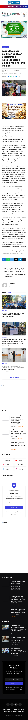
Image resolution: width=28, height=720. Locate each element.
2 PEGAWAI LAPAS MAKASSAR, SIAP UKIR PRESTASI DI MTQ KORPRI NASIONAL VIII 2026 (13, 314)
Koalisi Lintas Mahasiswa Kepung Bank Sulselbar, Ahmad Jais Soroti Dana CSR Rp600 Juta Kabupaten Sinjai (14, 341)
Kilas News (9, 70)
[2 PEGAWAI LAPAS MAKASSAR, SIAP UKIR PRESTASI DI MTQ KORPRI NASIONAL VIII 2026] (14, 302)
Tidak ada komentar (8, 73)
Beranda (4, 42)
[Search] (25, 2)
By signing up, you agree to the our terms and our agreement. (14, 513)
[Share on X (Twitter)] (13, 76)
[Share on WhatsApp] (11, 76)
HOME (4, 6)
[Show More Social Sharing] (19, 76)
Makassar (5, 47)
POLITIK (18, 6)
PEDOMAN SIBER (7, 709)
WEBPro (20, 715)
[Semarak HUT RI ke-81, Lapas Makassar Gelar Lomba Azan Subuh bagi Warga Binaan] (14, 355)
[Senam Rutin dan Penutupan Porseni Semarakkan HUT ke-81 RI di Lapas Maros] (5, 650)
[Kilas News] (14, 2)
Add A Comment (14, 377)
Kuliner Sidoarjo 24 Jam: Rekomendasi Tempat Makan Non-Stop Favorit (18, 444)
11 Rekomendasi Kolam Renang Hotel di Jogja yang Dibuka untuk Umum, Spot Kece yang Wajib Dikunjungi (18, 433)
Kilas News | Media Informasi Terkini (14, 711)
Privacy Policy (18, 512)
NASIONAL (11, 6)
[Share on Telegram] (16, 76)
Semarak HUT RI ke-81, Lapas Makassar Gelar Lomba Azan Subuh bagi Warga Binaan (13, 367)
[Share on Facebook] (8, 76)
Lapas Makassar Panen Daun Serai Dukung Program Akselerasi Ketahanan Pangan (20, 271)
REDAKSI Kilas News (18, 709)
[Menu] (3, 2)
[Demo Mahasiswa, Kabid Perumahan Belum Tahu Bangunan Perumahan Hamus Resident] (5, 639)
